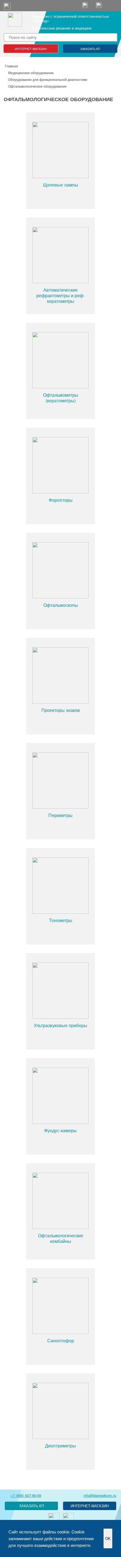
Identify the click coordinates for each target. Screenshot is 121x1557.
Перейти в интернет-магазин (89, 1506)
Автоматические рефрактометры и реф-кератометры (60, 295)
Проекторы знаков (60, 710)
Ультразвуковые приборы (60, 1025)
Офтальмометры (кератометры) (60, 398)
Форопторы (61, 500)
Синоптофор (60, 1340)
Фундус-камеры (60, 1130)
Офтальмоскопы (60, 605)
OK (108, 1538)
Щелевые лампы (60, 184)
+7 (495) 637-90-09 (25, 1495)
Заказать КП (90, 48)
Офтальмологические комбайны (60, 1238)
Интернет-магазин (31, 48)
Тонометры (60, 920)
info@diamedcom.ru (100, 1495)
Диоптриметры (60, 1445)
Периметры (60, 815)
